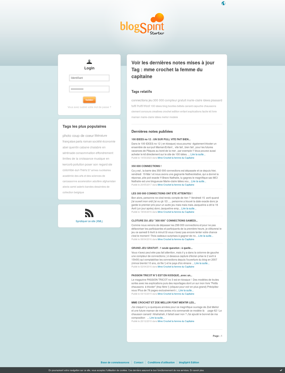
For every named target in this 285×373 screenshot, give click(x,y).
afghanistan (109, 181)
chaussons (210, 105)
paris (79, 141)
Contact (138, 362)
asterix (80, 186)
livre (214, 111)
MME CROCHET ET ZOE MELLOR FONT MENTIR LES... (163, 302)
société (97, 141)
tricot (147, 106)
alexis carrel (69, 186)
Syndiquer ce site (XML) (89, 221)
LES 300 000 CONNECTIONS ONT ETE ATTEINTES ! (161, 193)
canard (189, 105)
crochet (167, 111)
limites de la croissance (78, 158)
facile (205, 111)
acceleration (85, 181)
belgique (79, 192)
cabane (84, 147)
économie (108, 141)
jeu (151, 100)
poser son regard (96, 164)
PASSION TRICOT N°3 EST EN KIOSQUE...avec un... (161, 275)
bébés (180, 105)
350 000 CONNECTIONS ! (146, 166)
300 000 (158, 100)
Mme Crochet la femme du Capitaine (176, 157)
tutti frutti (137, 106)
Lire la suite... (198, 154)
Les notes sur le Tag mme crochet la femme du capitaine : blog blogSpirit (142, 23)
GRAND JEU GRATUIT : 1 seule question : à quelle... (162, 248)
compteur (171, 100)
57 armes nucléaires (99, 170)
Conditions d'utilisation (161, 362)
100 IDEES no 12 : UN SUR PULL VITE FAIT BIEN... (160, 139)
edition (176, 111)
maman (135, 117)
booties (172, 105)
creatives (157, 111)
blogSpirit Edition (189, 362)
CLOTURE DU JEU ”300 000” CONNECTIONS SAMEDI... (164, 220)
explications (195, 111)
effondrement (104, 153)
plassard (216, 100)
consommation (85, 153)
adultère (97, 181)
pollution (78, 164)
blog (165, 105)
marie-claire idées (151, 117)
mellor (165, 117)
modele (173, 117)
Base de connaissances (115, 362)
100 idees (156, 105)
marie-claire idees (198, 100)
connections (139, 100)
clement (135, 111)
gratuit (182, 100)
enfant (183, 111)
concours (146, 111)
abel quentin (71, 147)
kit (210, 111)
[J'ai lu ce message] (281, 370)
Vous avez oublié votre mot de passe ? (89, 107)
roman (87, 141)
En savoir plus (197, 370)
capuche (198, 105)
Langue (223, 3)
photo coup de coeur (78, 135)
